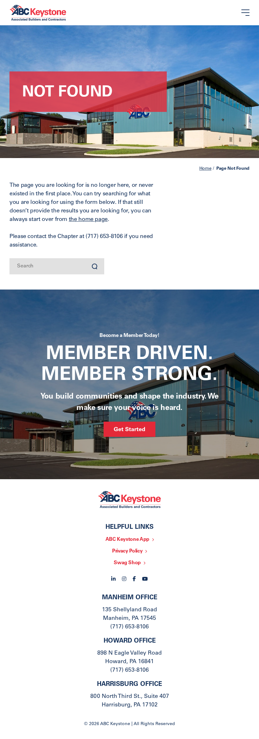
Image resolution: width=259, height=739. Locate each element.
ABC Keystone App (127, 539)
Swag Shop (127, 562)
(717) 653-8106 (129, 627)
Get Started (129, 430)
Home (205, 169)
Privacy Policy (127, 551)
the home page (88, 220)
